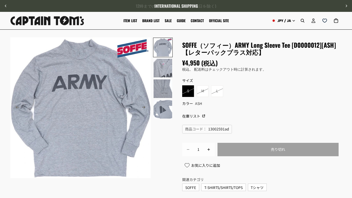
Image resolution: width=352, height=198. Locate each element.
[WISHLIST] (324, 20)
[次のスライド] (346, 6)
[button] (345, 154)
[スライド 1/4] (163, 47)
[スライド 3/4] (163, 88)
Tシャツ (257, 187)
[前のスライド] (5, 6)
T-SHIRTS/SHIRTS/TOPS (223, 187)
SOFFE (190, 187)
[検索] (302, 20)
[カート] (336, 20)
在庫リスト (191, 116)
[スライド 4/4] (163, 109)
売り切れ (278, 149)
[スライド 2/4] (163, 68)
